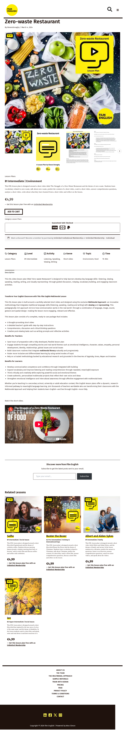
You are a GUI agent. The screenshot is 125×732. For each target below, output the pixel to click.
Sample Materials (60, 679)
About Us (60, 670)
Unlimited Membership (43, 204)
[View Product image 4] (106, 146)
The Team (60, 673)
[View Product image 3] (77, 147)
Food (96, 259)
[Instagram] (60, 715)
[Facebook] (50, 715)
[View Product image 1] (18, 141)
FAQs (60, 688)
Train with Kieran (60, 682)
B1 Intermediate (30, 259)
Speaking (56, 259)
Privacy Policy (60, 691)
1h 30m (105, 259)
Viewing (47, 262)
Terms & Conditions (60, 694)
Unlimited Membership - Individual (100, 238)
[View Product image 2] (48, 151)
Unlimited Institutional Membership (68, 238)
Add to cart (14, 211)
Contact (60, 696)
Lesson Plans (10, 176)
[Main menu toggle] (117, 10)
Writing (54, 262)
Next (119, 151)
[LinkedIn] (45, 715)
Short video (68, 259)
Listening (47, 259)
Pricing (60, 685)
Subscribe (84, 476)
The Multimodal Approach (60, 676)
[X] (55, 715)
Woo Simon (70, 726)
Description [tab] (9, 272)
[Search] (110, 9)
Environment (88, 259)
